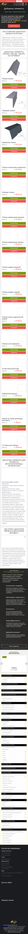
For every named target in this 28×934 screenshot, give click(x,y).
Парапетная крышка (9, 394)
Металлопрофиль (6, 702)
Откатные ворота (6, 825)
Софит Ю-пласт (6, 740)
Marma (4, 751)
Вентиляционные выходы (8, 768)
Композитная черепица (8, 690)
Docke (4, 700)
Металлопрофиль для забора (8, 707)
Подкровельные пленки (8, 745)
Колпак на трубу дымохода (8, 789)
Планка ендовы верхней (11, 267)
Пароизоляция (5, 749)
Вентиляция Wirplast (7, 770)
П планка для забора (10, 445)
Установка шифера (6, 842)
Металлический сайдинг (8, 795)
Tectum (4, 755)
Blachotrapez (5, 686)
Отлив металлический (10, 369)
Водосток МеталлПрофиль (8, 730)
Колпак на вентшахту (7, 791)
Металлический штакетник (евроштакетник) (12, 812)
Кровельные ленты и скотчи (8, 776)
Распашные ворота (6, 823)
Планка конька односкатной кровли (12, 318)
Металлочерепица (7, 675)
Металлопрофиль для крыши (8, 705)
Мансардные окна (6, 764)
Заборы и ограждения (7, 808)
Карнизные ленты (6, 778)
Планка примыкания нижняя (12, 242)
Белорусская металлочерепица (9, 677)
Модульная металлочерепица (10, 684)
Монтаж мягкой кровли (7, 835)
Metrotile (4, 692)
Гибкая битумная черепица (9, 694)
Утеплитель (5, 785)
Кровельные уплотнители (8, 780)
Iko (3, 696)
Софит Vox (5, 738)
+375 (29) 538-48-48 (17, 4)
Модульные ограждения (7, 814)
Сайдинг (4, 793)
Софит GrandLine (6, 743)
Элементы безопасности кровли (9, 787)
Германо (14, 668)
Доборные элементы (7, 774)
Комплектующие (6, 772)
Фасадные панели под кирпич (9, 806)
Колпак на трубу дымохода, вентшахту (12, 419)
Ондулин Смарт (6, 715)
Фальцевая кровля (6, 719)
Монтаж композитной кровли (9, 833)
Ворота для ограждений (8, 821)
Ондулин (4, 713)
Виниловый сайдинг (7, 797)
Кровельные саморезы (7, 783)
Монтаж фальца (6, 837)
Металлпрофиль (6, 721)
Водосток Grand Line (7, 732)
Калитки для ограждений (8, 827)
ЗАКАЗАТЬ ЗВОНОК (14, 26)
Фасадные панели (6, 800)
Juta (3, 762)
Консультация (14, 84)
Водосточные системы (8, 728)
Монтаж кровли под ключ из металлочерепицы (12, 831)
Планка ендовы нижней (11, 292)
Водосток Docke (6, 734)
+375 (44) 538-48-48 (17, 3)
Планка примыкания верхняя (13, 217)
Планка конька (7, 79)
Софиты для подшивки (8, 736)
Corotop (4, 757)
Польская (4, 681)
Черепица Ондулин (6, 717)
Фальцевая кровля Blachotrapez (9, 726)
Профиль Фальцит (6, 711)
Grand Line (5, 688)
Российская (5, 679)
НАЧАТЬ (19, 1)
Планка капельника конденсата (14, 167)
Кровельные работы (7, 829)
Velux (4, 766)
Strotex (4, 753)
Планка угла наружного (11, 344)
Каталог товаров (8, 11)
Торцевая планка (8, 110)
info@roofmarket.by (5, 859)
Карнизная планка (9, 142)
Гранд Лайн (5, 802)
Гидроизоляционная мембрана (9, 747)
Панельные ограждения (7, 816)
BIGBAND (5, 759)
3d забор (4, 819)
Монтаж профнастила (7, 840)
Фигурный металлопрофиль (8, 709)
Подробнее (14, 87)
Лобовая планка (8, 192)
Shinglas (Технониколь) (7, 698)
